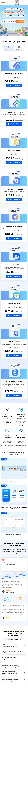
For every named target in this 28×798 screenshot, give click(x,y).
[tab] (9, 48)
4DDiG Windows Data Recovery (14, 73)
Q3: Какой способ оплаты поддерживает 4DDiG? (9, 658)
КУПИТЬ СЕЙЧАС (15, 85)
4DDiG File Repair (14, 150)
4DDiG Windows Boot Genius (14, 189)
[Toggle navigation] (26, 2)
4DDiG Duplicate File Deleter (14, 112)
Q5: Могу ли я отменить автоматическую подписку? (10, 672)
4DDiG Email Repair (14, 303)
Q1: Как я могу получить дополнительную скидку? (9, 645)
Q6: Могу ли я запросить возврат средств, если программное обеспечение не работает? (11, 679)
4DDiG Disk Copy (14, 342)
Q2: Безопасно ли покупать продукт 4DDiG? (12, 651)
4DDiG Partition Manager (14, 226)
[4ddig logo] (3, 2)
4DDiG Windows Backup (14, 382)
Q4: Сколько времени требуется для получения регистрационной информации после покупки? (12, 665)
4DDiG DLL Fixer (14, 265)
